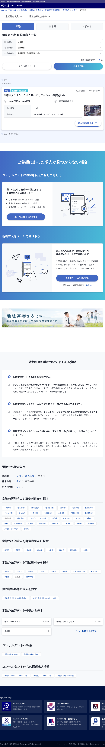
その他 (26, 529)
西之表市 (31, 571)
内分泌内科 (9, 513)
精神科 (89, 518)
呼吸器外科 (75, 513)
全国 (18, 475)
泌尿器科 (42, 523)
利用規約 (72, 744)
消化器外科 (48, 513)
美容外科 (91, 523)
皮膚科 (30, 523)
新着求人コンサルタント (42, 675)
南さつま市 (95, 571)
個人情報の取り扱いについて (88, 744)
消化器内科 (21, 508)
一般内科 (8, 508)
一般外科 (34, 513)
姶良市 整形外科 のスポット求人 (44, 598)
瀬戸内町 (29, 577)
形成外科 (20, 518)
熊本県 (39, 550)
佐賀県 (17, 550)
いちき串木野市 (79, 571)
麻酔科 (79, 523)
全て (18, 481)
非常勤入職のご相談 (31, 654)
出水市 (19, 571)
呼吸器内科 (50, 508)
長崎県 (28, 550)
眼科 (6, 523)
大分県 (50, 550)
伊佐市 (7, 577)
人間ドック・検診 (11, 529)
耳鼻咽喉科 (18, 523)
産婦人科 (66, 518)
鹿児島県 (29, 475)
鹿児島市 (8, 571)
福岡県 (7, 550)
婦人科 (78, 518)
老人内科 (22, 513)
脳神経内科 (89, 508)
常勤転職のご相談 (11, 654)
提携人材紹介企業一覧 (66, 675)
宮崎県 (61, 550)
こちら (87, 285)
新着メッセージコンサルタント (16, 675)
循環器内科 (35, 508)
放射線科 (55, 523)
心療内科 (75, 508)
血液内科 (63, 508)
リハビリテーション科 (38, 518)
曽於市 (54, 571)
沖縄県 (85, 550)
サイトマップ (62, 744)
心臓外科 (61, 513)
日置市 (43, 571)
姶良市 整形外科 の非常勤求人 (16, 598)
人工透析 (67, 523)
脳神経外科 (89, 513)
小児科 (54, 518)
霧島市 (64, 571)
